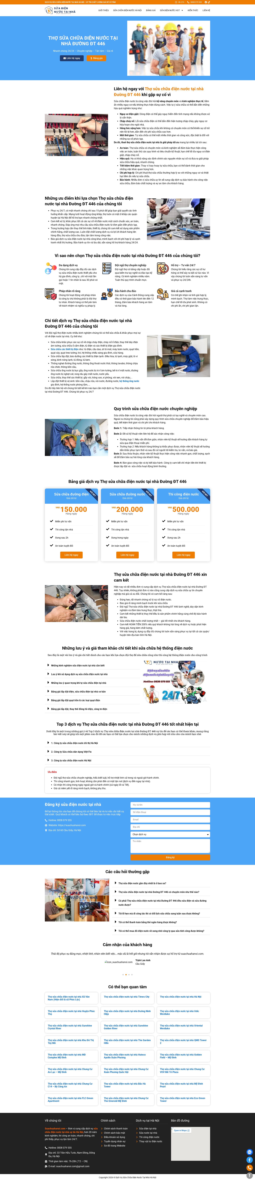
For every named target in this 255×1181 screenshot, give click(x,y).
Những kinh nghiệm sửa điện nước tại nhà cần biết (77, 665)
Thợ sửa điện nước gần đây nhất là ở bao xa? (142, 883)
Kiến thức (193, 10)
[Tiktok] (209, 2)
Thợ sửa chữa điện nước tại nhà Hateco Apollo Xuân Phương (125, 1056)
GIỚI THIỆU (103, 10)
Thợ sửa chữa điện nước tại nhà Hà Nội (180, 996)
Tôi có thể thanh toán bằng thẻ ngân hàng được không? (147, 922)
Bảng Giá (151, 10)
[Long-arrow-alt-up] (249, 1175)
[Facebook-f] (249, 1160)
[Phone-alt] (249, 1168)
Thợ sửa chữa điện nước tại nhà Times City (126, 996)
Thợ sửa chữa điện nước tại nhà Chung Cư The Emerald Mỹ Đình (126, 1099)
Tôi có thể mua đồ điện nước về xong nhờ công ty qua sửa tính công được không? (161, 931)
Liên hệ (206, 10)
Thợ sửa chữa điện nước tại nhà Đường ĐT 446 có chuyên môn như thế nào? (158, 892)
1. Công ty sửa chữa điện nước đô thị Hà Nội (74, 743)
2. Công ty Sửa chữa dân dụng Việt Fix (71, 751)
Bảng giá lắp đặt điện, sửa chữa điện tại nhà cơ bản (78, 691)
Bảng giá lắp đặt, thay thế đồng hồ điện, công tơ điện (79, 709)
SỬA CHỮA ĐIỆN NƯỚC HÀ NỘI (127, 10)
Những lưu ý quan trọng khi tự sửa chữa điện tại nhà (78, 683)
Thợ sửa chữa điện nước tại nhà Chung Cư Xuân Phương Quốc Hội (126, 1070)
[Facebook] (206, 2)
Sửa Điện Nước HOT (170, 10)
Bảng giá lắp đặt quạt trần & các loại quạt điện (75, 700)
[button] (92, 665)
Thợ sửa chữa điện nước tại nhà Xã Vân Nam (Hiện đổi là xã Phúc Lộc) (69, 998)
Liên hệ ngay (71, 555)
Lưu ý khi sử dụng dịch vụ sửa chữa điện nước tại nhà (79, 674)
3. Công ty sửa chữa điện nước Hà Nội (71, 760)
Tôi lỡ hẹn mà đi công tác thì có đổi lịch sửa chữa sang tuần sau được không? (159, 913)
